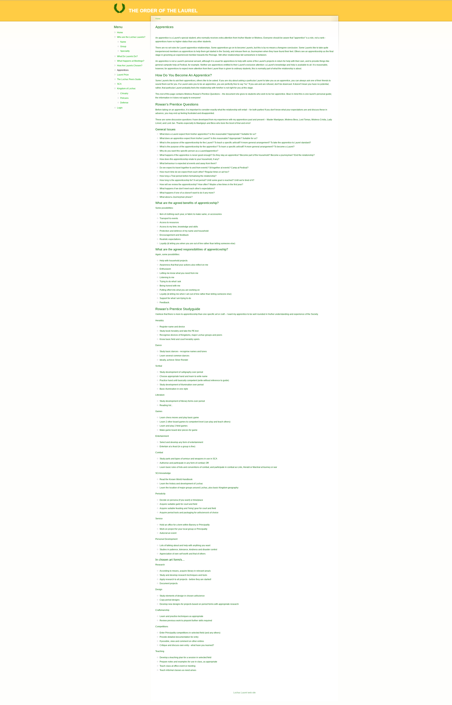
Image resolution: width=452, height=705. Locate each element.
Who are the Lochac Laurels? (131, 37)
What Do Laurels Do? (127, 56)
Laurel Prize (123, 75)
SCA (119, 84)
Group (123, 46)
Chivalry (124, 93)
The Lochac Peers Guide (129, 79)
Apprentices (123, 70)
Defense (124, 102)
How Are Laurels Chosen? (129, 65)
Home (120, 32)
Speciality (125, 51)
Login (120, 108)
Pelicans (124, 98)
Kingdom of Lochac (126, 88)
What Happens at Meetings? (130, 61)
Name (123, 42)
